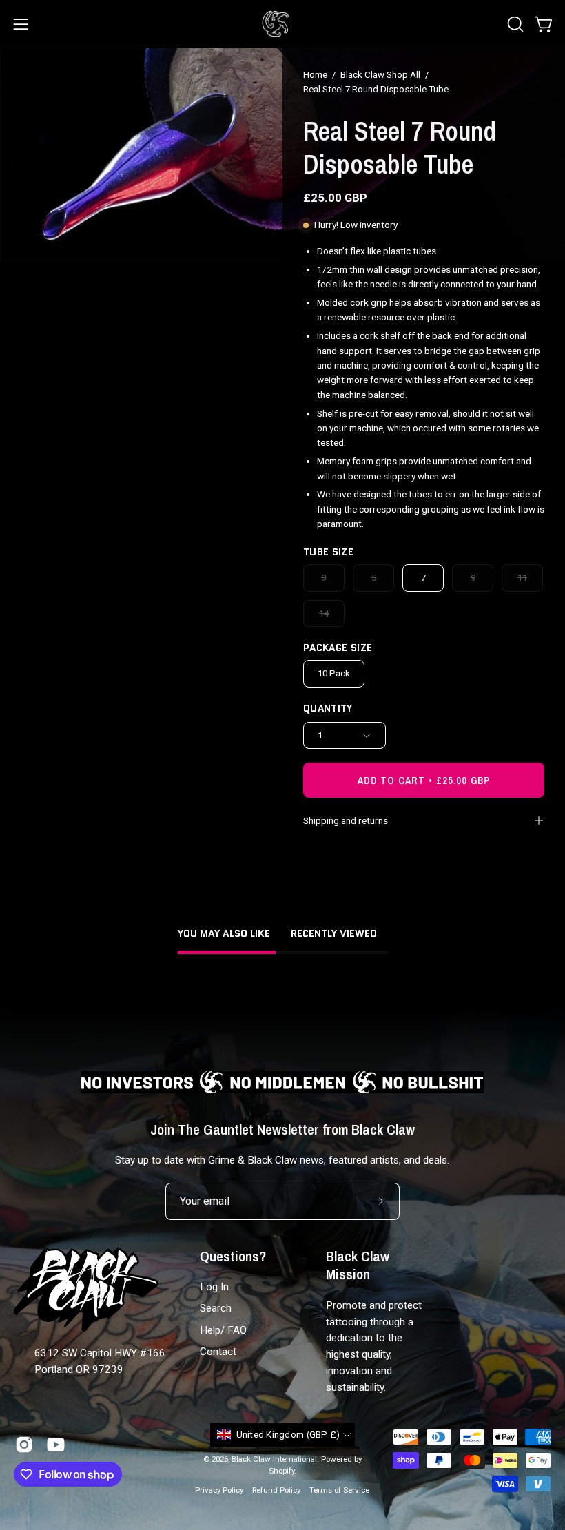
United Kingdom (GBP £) (288, 1434)
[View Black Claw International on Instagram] (24, 1444)
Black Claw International (274, 1459)
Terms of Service (339, 1490)
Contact (218, 1351)
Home (315, 75)
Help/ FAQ (223, 1330)
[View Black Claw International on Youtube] (55, 1444)
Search (216, 1309)
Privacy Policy (219, 1490)
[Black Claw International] (275, 23)
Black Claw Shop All (380, 75)
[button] (514, 24)
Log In (214, 1287)
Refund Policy (276, 1490)
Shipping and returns (345, 820)
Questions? (233, 1256)
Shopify (281, 1471)
